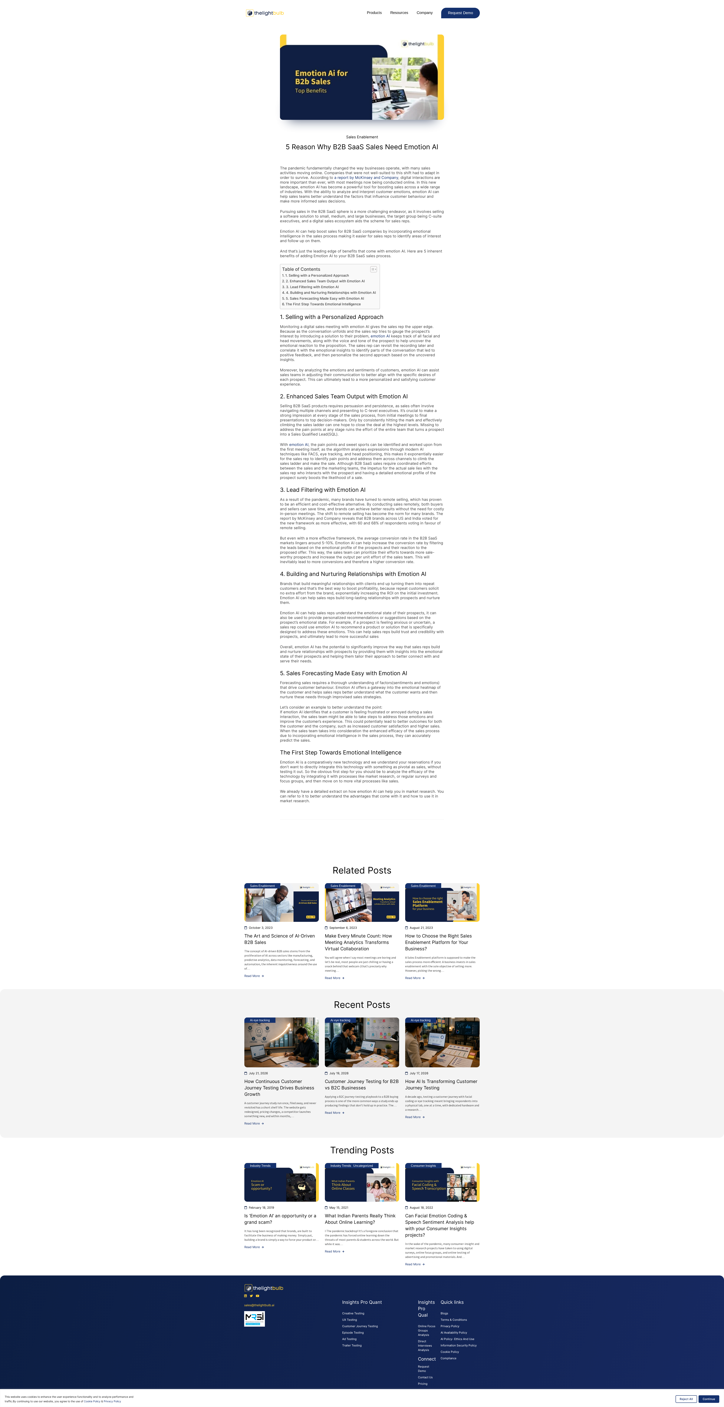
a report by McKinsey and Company (366, 177)
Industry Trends (260, 1165)
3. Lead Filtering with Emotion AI (312, 287)
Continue (709, 1399)
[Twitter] (251, 1295)
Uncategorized (363, 1165)
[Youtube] (257, 1295)
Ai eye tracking (260, 1020)
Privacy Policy (112, 1401)
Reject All (686, 1399)
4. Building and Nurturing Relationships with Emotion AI (331, 293)
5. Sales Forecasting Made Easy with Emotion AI (325, 298)
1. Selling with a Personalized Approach (317, 275)
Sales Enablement (362, 137)
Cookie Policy (92, 1401)
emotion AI (380, 336)
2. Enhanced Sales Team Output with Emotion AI (325, 281)
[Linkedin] (245, 1295)
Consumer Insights (423, 1165)
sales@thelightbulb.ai (259, 1305)
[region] (362, 1398)
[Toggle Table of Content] (371, 269)
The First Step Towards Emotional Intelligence (323, 304)
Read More (252, 976)
